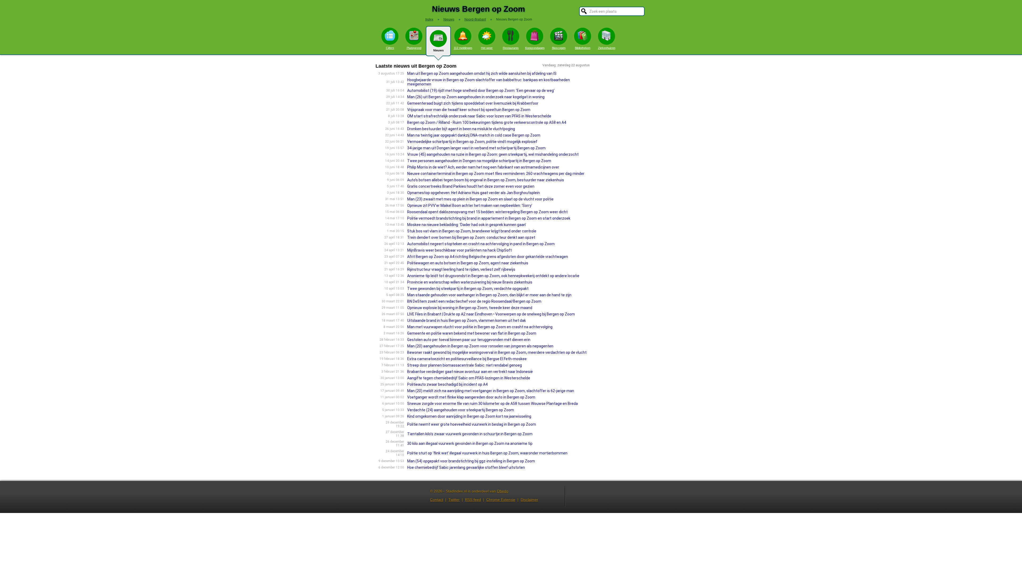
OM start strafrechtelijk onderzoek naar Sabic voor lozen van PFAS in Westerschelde (479, 116)
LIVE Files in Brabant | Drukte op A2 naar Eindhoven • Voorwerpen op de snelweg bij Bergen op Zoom (491, 314)
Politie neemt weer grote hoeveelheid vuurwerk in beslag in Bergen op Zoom (471, 424)
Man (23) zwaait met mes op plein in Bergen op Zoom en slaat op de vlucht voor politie (480, 199)
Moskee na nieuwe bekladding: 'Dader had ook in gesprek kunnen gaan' (466, 225)
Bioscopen (559, 48)
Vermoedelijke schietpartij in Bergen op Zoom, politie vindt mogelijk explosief (472, 141)
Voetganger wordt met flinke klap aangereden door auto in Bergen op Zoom (471, 397)
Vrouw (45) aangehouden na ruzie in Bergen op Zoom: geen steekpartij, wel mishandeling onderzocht (493, 154)
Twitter (454, 500)
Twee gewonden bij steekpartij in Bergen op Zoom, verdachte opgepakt (468, 288)
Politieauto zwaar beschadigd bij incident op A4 (447, 384)
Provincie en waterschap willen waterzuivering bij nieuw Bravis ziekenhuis (469, 282)
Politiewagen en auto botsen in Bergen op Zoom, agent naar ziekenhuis (467, 263)
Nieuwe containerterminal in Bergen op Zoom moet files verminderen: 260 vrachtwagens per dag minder (495, 173)
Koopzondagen (535, 48)
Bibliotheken (582, 48)
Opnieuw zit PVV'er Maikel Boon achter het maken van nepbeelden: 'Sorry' (469, 205)
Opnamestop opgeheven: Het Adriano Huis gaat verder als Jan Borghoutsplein (473, 193)
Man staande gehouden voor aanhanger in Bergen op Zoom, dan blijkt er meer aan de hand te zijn (489, 295)
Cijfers (390, 48)
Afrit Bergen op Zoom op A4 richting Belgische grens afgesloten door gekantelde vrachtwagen (487, 256)
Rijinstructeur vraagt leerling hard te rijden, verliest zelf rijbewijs (461, 269)
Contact (436, 500)
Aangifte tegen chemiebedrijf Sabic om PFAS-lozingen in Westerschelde (468, 378)
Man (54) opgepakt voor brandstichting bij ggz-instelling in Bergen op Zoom (471, 461)
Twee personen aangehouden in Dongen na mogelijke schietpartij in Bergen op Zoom (479, 161)
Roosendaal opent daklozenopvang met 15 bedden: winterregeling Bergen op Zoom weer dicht (487, 212)
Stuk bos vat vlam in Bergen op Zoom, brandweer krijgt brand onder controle (471, 231)
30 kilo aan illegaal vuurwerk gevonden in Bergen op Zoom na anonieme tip (470, 443)
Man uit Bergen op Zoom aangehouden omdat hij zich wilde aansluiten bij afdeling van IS (482, 73)
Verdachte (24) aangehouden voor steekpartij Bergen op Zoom (460, 410)
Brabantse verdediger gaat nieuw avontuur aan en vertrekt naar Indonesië (470, 371)
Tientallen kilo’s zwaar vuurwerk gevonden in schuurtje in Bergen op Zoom (470, 434)
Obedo (502, 491)
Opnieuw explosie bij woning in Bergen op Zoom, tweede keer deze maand (469, 308)
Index (429, 19)
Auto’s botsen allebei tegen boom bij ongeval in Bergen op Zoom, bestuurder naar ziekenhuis (485, 180)
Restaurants (511, 48)
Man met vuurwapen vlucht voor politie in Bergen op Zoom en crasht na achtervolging (480, 327)
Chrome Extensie (500, 500)
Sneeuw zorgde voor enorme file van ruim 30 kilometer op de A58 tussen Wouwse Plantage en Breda (492, 403)
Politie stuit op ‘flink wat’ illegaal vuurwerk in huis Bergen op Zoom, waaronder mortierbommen (487, 453)
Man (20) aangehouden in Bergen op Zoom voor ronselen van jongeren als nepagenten (480, 346)
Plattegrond (414, 48)
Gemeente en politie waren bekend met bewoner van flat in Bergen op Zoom (471, 333)
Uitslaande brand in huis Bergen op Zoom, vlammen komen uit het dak (466, 320)
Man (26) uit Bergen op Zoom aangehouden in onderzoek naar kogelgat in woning (476, 97)
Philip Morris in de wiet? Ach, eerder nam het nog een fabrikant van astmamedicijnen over (483, 167)
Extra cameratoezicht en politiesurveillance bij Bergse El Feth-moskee (467, 359)
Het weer (487, 48)
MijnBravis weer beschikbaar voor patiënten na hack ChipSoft (459, 250)
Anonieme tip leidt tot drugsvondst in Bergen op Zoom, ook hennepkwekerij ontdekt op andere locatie (493, 276)
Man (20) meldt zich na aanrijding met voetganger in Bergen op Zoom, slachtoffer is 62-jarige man (490, 391)
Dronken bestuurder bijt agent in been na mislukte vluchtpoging (461, 129)
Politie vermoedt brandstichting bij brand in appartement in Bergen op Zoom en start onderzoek (488, 218)
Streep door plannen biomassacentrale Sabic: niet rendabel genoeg (464, 365)
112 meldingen (463, 48)
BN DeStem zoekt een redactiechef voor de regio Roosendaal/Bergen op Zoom (474, 301)
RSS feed (473, 500)
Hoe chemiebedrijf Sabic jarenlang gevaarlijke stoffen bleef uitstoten (466, 467)
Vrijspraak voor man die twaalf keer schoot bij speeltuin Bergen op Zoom (468, 110)
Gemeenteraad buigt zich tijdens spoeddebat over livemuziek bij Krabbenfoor (472, 103)
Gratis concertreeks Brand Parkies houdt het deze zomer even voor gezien (470, 186)
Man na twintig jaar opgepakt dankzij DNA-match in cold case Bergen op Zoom (473, 135)
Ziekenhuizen (606, 48)
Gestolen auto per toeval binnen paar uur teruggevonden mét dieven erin (468, 340)
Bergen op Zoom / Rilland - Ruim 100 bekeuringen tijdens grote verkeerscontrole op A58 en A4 (486, 122)
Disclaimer (529, 500)
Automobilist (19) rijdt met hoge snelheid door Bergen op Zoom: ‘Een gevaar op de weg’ (481, 90)
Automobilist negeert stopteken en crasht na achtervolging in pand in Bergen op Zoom (481, 244)
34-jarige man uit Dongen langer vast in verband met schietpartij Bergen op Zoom (476, 148)
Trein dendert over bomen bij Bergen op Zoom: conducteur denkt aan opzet (471, 237)
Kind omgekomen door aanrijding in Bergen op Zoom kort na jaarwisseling (469, 416)
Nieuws (438, 50)
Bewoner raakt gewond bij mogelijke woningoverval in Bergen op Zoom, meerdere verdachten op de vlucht (497, 352)
